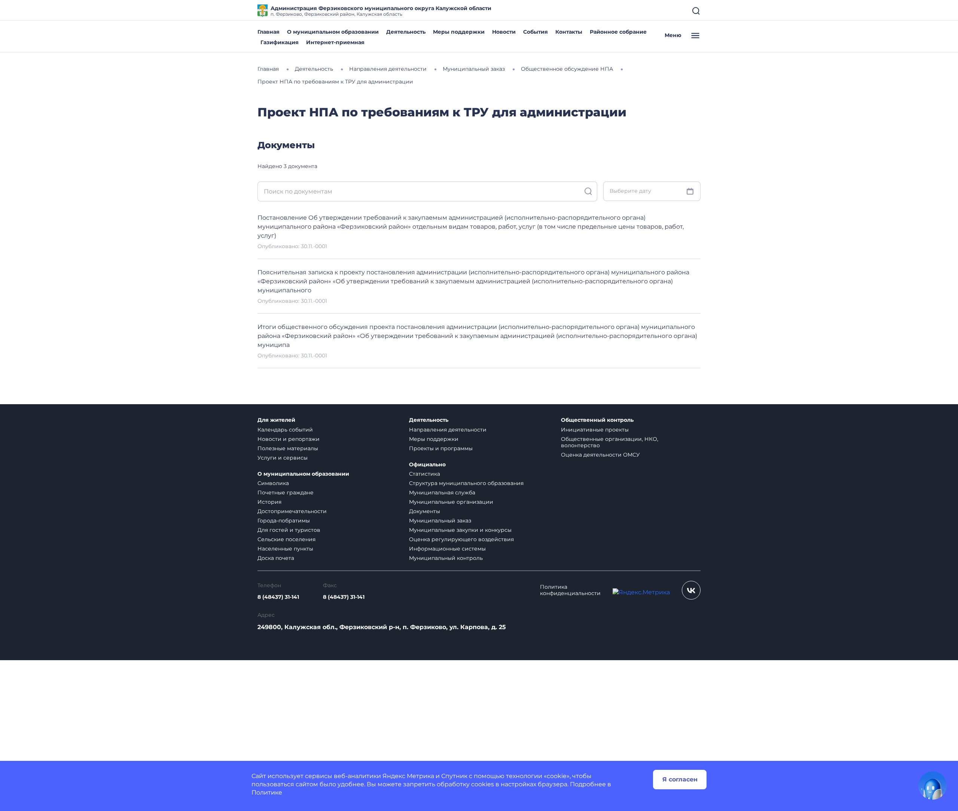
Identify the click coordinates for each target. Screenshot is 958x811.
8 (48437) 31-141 (278, 597)
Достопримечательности (292, 511)
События (535, 31)
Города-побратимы (283, 520)
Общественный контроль (597, 420)
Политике (266, 792)
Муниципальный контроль (446, 558)
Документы (424, 511)
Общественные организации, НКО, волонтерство (609, 442)
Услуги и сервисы (282, 457)
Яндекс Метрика (408, 776)
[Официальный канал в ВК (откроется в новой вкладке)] (691, 590)
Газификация (279, 42)
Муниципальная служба (442, 492)
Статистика (424, 473)
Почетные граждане (285, 492)
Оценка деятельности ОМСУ (600, 454)
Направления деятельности (447, 429)
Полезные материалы (287, 448)
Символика (273, 483)
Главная (268, 31)
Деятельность (405, 31)
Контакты (568, 31)
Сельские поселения (286, 539)
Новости (504, 31)
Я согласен (680, 779)
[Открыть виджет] (932, 785)
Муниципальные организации (451, 502)
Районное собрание (618, 31)
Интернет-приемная (335, 42)
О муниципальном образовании (333, 31)
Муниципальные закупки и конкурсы (460, 530)
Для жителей (276, 420)
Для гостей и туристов (288, 530)
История (269, 502)
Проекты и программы (441, 448)
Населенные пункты (285, 548)
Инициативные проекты (595, 429)
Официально (427, 464)
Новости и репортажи (288, 439)
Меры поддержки (459, 31)
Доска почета (275, 558)
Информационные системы (447, 548)
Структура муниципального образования (466, 483)
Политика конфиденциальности (570, 590)
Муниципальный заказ (440, 520)
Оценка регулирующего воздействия (461, 539)
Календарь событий (285, 429)
